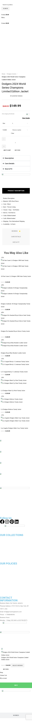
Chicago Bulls (4, 538)
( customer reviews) (16, 96)
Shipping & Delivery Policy (8, 578)
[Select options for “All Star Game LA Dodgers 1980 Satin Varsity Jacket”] (3, 272)
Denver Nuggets (5, 555)
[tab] (16, 191)
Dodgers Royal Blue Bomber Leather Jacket (13, 353)
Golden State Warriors (7, 546)
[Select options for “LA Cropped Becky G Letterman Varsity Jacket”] (3, 368)
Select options (18, 665)
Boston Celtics (4, 543)
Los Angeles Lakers (6, 541)
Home (4, 74)
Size (4, 123)
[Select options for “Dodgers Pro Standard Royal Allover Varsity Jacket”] (3, 327)
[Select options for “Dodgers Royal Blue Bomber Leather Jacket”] (3, 349)
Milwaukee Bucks (5, 558)
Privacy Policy (4, 583)
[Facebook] (2, 521)
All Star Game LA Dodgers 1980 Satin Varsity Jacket (16, 276)
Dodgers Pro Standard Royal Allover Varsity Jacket (15, 331)
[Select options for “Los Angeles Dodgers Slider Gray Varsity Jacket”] (3, 424)
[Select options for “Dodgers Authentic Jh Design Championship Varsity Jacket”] (3, 300)
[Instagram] (7, 521)
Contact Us (3, 586)
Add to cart (7, 150)
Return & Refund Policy (7, 575)
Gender (5, 130)
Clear (12, 133)
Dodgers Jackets (11, 74)
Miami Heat (3, 549)
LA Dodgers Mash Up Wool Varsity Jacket (13, 390)
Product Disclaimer (6, 569)
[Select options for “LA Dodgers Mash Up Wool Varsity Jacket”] (3, 387)
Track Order (3, 589)
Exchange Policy (5, 572)
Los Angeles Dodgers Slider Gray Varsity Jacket (14, 428)
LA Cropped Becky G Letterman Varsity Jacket (14, 371)
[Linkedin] (16, 521)
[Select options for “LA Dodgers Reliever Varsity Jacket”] (3, 405)
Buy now (17, 150)
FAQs (1, 592)
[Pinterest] (12, 521)
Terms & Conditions (6, 580)
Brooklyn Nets (4, 552)
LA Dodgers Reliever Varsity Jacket (11, 409)
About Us (3, 566)
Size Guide (26, 118)
